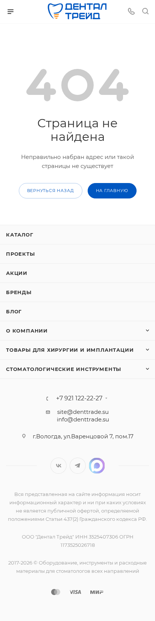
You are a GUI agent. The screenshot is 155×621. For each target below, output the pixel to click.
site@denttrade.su (83, 411)
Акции (16, 273)
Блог (14, 311)
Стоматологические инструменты (63, 369)
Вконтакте (58, 466)
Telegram (78, 466)
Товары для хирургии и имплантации (70, 350)
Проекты (20, 254)
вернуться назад (50, 190)
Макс (97, 466)
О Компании (27, 331)
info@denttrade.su (83, 419)
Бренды (19, 292)
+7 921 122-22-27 (79, 398)
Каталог (19, 235)
